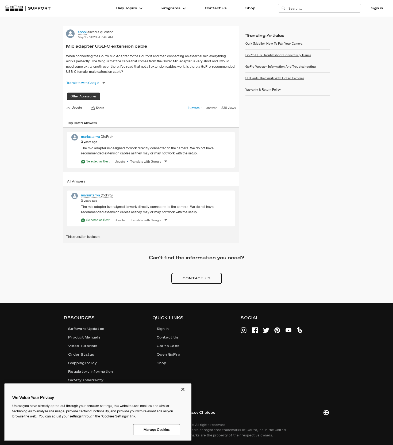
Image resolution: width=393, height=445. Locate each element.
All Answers (76, 181)
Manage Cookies (157, 429)
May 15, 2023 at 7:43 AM (95, 37)
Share (100, 108)
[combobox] (324, 8)
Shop (250, 8)
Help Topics (126, 8)
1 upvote (193, 108)
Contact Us (216, 8)
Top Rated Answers (82, 123)
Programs (170, 8)
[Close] (183, 389)
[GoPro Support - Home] (28, 8)
